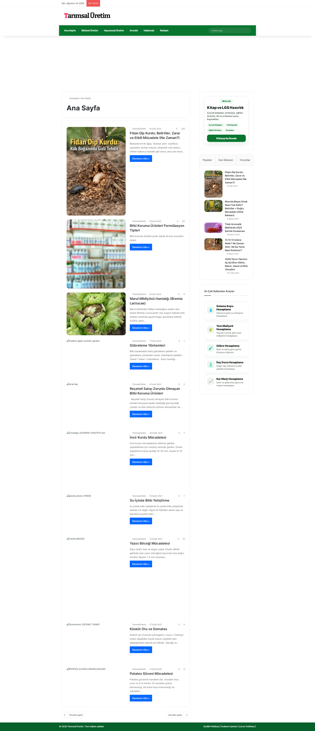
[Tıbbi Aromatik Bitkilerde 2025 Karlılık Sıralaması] (213, 228)
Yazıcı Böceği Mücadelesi (150, 543)
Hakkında (149, 30)
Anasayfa (74, 98)
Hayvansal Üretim (114, 30)
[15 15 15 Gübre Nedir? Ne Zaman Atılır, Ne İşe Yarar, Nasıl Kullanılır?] (213, 244)
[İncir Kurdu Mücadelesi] (96, 460)
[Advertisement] (157, 64)
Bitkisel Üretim (90, 30)
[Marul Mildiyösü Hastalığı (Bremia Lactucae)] (96, 313)
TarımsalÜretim (139, 128)
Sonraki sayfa (175, 715)
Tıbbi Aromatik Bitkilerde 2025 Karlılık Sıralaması (235, 227)
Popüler (207, 160)
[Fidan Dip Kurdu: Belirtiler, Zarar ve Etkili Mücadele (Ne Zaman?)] (96, 171)
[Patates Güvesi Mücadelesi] (96, 684)
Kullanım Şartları (229, 726)
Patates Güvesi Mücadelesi (151, 674)
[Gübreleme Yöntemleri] (96, 359)
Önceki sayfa (76, 715)
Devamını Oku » (141, 158)
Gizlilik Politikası (211, 726)
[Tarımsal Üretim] (87, 16)
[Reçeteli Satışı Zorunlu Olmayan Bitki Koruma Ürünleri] (96, 404)
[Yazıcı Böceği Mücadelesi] (96, 578)
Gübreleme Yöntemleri (147, 345)
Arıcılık (134, 30)
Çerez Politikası (247, 726)
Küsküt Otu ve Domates (148, 629)
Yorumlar (245, 160)
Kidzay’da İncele (226, 138)
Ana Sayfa (70, 30)
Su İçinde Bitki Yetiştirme (149, 500)
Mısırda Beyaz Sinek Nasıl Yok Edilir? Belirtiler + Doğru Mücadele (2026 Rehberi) (236, 208)
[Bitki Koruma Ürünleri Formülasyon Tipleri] (96, 253)
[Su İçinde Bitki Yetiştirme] (96, 513)
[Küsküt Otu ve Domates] (96, 643)
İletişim (164, 30)
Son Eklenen (226, 160)
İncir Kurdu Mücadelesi (148, 437)
